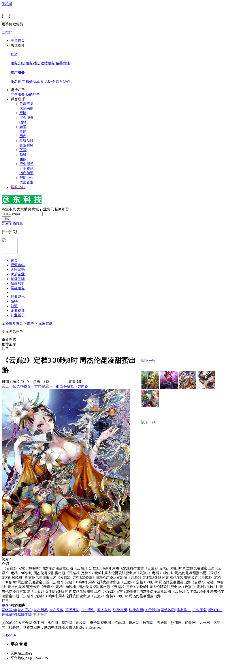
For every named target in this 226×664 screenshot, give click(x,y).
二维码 (7, 32)
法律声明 (120, 610)
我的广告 (33, 94)
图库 (22, 136)
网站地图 (168, 610)
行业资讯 (26, 168)
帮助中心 (26, 178)
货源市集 (26, 104)
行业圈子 (26, 164)
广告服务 (18, 94)
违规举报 (9, 614)
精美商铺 (63, 63)
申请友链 (40, 614)
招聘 (22, 122)
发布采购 (56, 610)
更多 (6, 605)
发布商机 (25, 610)
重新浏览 (9, 339)
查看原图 (75, 382)
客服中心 (18, 187)
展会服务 (26, 117)
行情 (22, 113)
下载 (22, 150)
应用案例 (45, 323)
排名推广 (18, 81)
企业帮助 (88, 610)
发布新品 (41, 610)
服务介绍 (18, 63)
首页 (14, 260)
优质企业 (26, 182)
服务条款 (104, 610)
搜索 (6, 219)
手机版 (7, 4)
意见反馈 (48, 81)
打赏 (5, 601)
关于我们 (152, 610)
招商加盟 (26, 173)
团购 (22, 159)
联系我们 (63, 81)
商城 (22, 154)
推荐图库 (9, 344)
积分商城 (33, 81)
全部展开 (9, 323)
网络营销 (9, 610)
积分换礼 (215, 610)
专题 (22, 131)
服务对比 (33, 63)
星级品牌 (26, 141)
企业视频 (26, 145)
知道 (22, 127)
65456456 (9, 635)
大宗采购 (26, 108)
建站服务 (48, 63)
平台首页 (18, 40)
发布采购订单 (12, 224)
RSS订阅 (24, 614)
